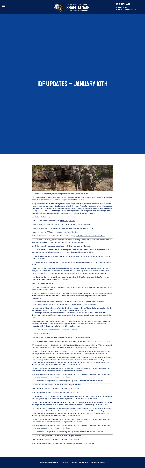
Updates (64, 462)
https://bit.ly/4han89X (86, 443)
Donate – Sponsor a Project (49, 462)
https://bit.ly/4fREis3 (67, 221)
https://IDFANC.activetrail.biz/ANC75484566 (89, 236)
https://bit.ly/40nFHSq (70, 232)
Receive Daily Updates (98, 462)
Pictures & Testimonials (80, 462)
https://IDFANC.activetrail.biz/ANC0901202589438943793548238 (70, 337)
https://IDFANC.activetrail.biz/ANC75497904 (77, 228)
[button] (3, 6)
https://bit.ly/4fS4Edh (71, 388)
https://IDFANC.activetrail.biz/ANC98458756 (75, 224)
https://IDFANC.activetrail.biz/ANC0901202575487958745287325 (88, 341)
